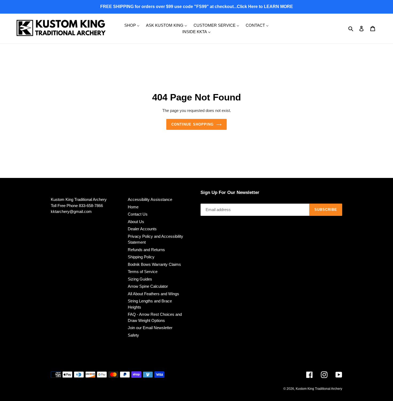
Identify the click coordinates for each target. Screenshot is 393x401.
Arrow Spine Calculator (148, 286)
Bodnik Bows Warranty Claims (154, 264)
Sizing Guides (140, 279)
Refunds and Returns (146, 249)
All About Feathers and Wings (153, 293)
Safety (133, 335)
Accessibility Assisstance (150, 199)
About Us (136, 221)
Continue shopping (192, 124)
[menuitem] (132, 25)
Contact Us (138, 214)
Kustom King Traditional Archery (319, 389)
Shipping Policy (141, 257)
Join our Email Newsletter (150, 327)
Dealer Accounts (142, 229)
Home (133, 207)
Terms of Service (142, 271)
